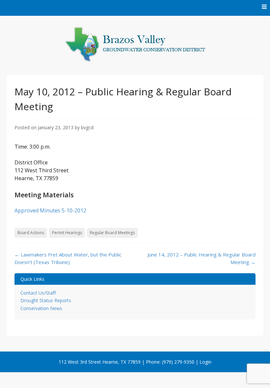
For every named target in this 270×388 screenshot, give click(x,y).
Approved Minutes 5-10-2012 (50, 210)
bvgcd (87, 127)
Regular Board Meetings (112, 232)
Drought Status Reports (45, 300)
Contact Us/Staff (38, 293)
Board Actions (30, 232)
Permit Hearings (67, 232)
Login (205, 362)
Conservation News (41, 308)
